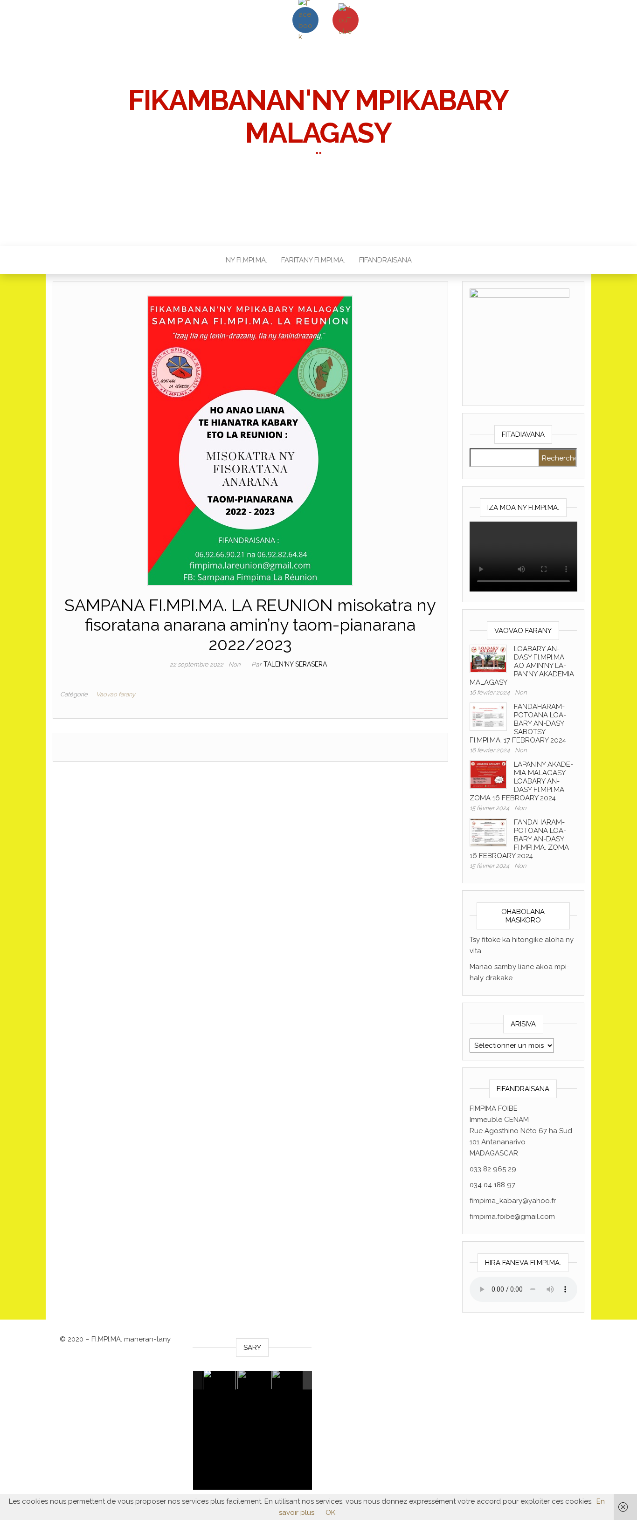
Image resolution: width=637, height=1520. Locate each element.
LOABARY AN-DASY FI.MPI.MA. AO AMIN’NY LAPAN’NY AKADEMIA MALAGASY (522, 666)
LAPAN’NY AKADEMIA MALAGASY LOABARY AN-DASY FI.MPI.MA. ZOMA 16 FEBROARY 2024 (521, 781)
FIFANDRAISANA (385, 260)
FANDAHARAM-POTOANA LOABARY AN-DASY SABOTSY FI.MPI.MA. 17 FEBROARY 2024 (518, 723)
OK (330, 1512)
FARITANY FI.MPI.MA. (313, 260)
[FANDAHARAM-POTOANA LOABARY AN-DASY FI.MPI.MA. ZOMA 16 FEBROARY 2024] (488, 831)
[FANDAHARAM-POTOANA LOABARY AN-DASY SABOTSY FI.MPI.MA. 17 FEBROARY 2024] (488, 716)
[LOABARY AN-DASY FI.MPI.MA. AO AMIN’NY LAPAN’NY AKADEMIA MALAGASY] (488, 658)
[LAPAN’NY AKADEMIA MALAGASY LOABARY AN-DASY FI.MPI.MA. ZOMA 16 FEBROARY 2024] (488, 774)
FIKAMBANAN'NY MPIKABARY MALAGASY (318, 116)
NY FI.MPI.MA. (246, 260)
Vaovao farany (115, 694)
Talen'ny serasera (295, 664)
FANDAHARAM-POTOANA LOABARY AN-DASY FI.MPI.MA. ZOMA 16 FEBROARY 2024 (519, 839)
